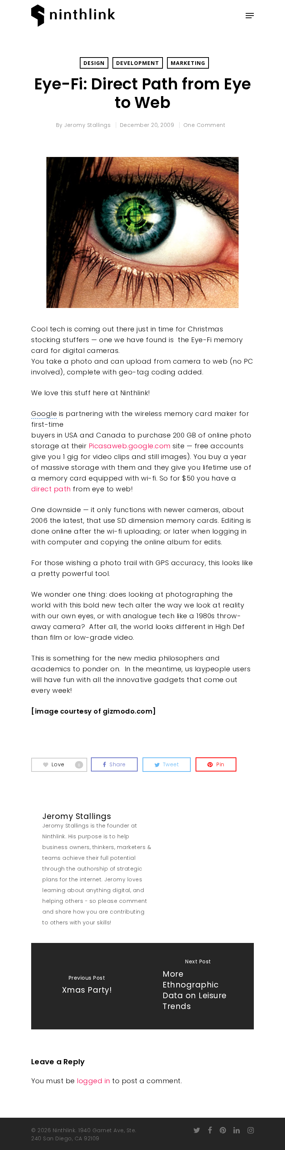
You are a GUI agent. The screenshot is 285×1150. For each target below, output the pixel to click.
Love (66, 764)
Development (137, 62)
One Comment (204, 125)
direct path (51, 489)
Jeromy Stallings (87, 125)
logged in (93, 1080)
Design (94, 62)
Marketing (188, 62)
